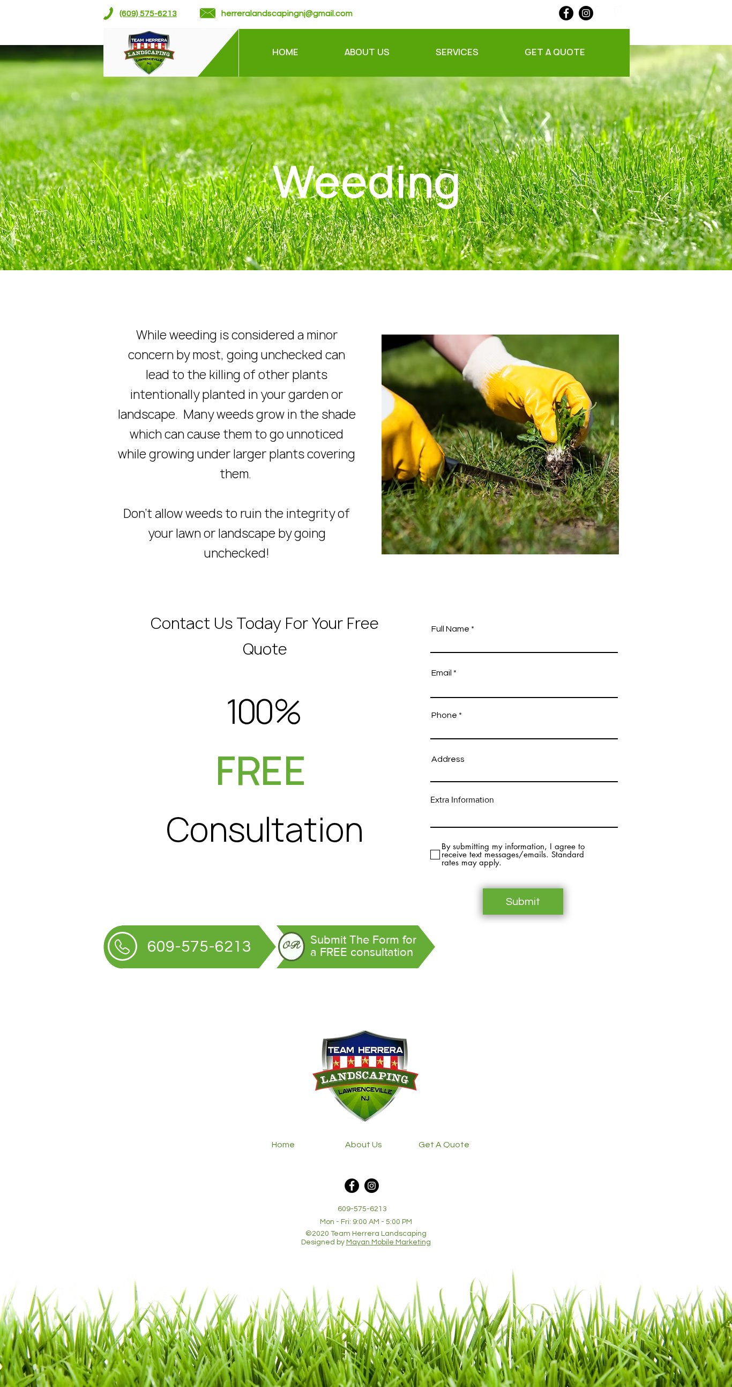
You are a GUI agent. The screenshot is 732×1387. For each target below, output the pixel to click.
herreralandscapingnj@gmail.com (287, 13)
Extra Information (462, 800)
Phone (444, 715)
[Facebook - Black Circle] (566, 13)
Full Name (450, 629)
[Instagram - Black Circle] (586, 13)
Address (448, 759)
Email (441, 673)
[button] (472, 52)
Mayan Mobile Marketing (388, 1242)
